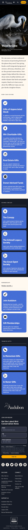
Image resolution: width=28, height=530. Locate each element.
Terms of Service (9, 446)
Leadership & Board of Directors (6, 482)
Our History (4, 478)
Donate (23, 2)
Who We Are (4, 476)
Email (3, 427)
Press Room (18, 481)
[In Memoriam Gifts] (14, 358)
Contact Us (18, 484)
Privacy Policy (14, 528)
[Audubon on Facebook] (7, 464)
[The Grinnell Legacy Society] (14, 240)
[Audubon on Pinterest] (25, 464)
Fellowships (18, 478)
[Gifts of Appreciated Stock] (14, 111)
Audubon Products (6, 504)
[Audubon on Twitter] (11, 464)
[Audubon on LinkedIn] (16, 464)
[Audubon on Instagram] (3, 464)
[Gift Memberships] (14, 323)
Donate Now (4, 507)
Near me (14, 2)
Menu (3, 2)
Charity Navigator (14, 519)
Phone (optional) (6, 439)
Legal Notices (6, 528)
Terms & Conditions (15, 453)
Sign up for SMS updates (19, 487)
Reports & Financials (7, 490)
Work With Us (19, 476)
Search (17, 2)
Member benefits (7, 286)
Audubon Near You (6, 501)
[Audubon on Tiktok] (20, 464)
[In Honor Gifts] (14, 383)
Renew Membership (6, 512)
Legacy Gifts (4, 509)
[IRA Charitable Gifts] (14, 137)
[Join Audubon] (14, 301)
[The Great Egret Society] (14, 263)
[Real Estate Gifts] (14, 160)
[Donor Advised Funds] (14, 183)
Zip (3, 433)
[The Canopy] (14, 218)
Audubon (8, 2)
